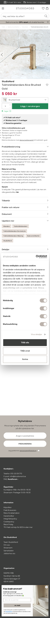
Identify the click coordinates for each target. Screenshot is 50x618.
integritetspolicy (8, 611)
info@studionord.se (18, 476)
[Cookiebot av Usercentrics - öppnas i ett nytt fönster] (36, 256)
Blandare (25, 27)
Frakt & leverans (10, 510)
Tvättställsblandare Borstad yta (14, 231)
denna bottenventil (27, 140)
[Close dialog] (46, 587)
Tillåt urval (25, 351)
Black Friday (8, 524)
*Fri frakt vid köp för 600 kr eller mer (18, 527)
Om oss (7, 544)
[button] (25, 99)
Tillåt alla (25, 342)
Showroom (8, 547)
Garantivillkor (9, 515)
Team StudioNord (11, 542)
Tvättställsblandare (20, 226)
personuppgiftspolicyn (28, 450)
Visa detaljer (36, 334)
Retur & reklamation (11, 513)
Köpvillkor (8, 507)
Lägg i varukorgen (30, 106)
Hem (3, 27)
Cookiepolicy (9, 521)
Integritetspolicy (10, 518)
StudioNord (8, 81)
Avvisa (25, 359)
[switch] (43, 308)
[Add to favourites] (47, 85)
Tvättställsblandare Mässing (13, 236)
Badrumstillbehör (13, 27)
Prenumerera (25, 443)
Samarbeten (9, 550)
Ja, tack (17, 605)
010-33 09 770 (16, 473)
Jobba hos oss (9, 553)
